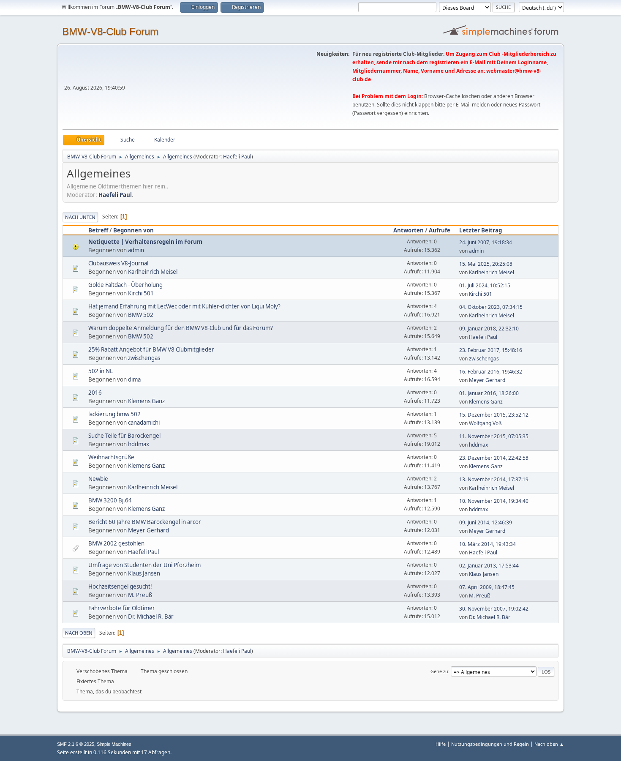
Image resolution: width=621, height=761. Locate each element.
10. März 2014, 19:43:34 (487, 544)
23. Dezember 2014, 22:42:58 (493, 457)
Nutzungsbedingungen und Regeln (490, 744)
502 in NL (100, 371)
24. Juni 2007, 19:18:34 (485, 242)
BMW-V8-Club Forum (110, 31)
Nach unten (80, 217)
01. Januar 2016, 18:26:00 (489, 393)
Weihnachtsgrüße (111, 457)
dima (134, 379)
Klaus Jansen (144, 573)
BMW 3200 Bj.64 (110, 500)
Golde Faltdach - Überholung (125, 285)
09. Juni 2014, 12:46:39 (485, 522)
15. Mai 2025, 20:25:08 (485, 263)
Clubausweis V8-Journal (118, 263)
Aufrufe (439, 230)
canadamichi (144, 422)
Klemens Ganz (146, 401)
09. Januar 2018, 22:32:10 (489, 328)
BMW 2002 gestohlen (116, 543)
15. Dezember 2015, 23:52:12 (493, 414)
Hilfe (441, 744)
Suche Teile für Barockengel (124, 435)
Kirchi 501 (141, 293)
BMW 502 (140, 315)
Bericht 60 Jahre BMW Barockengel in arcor (144, 522)
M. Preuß (140, 595)
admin (136, 250)
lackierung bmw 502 (114, 414)
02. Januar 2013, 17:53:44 (489, 565)
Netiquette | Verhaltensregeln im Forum (145, 241)
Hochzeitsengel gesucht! (120, 586)
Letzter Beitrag (480, 230)
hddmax (138, 444)
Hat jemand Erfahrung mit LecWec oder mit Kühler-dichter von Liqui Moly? (184, 306)
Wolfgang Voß (485, 423)
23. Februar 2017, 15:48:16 (490, 350)
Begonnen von (133, 230)
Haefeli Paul (237, 156)
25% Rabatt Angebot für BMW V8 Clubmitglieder (151, 349)
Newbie (98, 479)
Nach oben (79, 633)
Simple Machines (114, 744)
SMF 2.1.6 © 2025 (75, 744)
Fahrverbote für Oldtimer (121, 608)
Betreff (98, 230)
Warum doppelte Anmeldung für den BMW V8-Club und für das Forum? (180, 328)
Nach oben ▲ (549, 744)
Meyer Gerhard (487, 380)
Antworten (408, 230)
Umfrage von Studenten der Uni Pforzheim (144, 565)
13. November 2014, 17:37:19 (493, 479)
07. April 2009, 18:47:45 (487, 587)
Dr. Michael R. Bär (151, 616)
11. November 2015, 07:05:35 (493, 436)
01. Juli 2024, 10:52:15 (484, 285)
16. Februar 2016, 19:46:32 (490, 371)
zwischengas (144, 358)
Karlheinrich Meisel (152, 271)
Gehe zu (439, 671)
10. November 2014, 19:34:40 (493, 501)
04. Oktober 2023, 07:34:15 (491, 307)
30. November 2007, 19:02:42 (493, 608)
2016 (95, 392)
